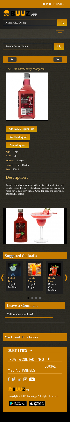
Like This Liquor (18, 137)
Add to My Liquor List (21, 129)
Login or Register (53, 4)
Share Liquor (17, 145)
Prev (2, 277)
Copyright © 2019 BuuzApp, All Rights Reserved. (33, 396)
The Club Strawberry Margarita (25, 69)
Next (66, 277)
